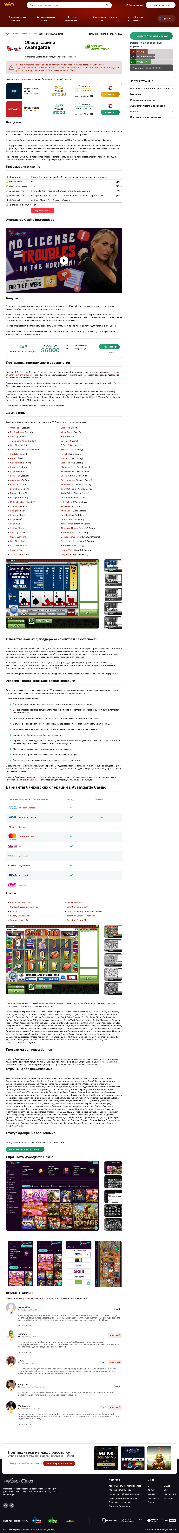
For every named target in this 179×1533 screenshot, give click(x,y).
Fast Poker (66, 532)
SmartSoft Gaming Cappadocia (81, 916)
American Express (27, 808)
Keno (12, 524)
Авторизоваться (136, 5)
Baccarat (14, 484)
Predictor (14, 454)
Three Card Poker (18, 441)
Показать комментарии (98, 48)
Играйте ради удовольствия (123, 1498)
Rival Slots (15, 911)
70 (37, 111)
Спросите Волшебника (120, 1506)
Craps (13, 471)
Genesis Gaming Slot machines (24, 907)
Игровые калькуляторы (120, 1490)
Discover (23, 827)
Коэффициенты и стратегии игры (125, 1486)
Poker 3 (13, 458)
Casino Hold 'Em (68, 541)
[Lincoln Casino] (133, 1458)
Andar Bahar (66, 493)
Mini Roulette (67, 524)
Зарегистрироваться (162, 5)
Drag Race (66, 554)
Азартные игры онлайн (120, 1502)
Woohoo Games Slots (20, 920)
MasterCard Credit (27, 836)
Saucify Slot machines (20, 916)
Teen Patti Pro (67, 484)
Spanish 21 (15, 489)
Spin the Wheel (68, 480)
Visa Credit (24, 875)
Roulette (14, 467)
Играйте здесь (42, 210)
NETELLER (23, 856)
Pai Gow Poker (17, 432)
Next (95, 594)
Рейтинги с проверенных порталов (149, 88)
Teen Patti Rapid (68, 489)
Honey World (67, 550)
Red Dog (14, 436)
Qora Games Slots (75, 902)
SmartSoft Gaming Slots (78, 920)
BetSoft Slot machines (20, 902)
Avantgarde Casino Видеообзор (147, 105)
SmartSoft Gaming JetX (77, 907)
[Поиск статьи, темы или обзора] (107, 5)
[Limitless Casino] (106, 1458)
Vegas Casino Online (30, 90)
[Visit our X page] (11, 1505)
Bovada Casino (31, 108)
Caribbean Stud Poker (20, 449)
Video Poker (16, 463)
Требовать (108, 347)
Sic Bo (64, 519)
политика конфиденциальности (160, 1529)
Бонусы (134, 111)
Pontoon (14, 493)
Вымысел (168, 1498)
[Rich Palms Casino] (159, 1458)
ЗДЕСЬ (71, 70)
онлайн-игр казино (54, 1003)
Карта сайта (170, 1494)
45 (37, 94)
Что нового (153, 1498)
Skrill (21, 846)
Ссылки (151, 1494)
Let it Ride (14, 445)
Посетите (109, 94)
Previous (10, 594)
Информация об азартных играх (124, 1494)
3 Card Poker (67, 445)
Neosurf (22, 885)
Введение (135, 94)
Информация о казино (142, 100)
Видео (167, 1486)
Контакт (152, 1490)
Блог (166, 1490)
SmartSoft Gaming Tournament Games (84, 911)
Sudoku (13, 528)
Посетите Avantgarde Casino (24, 1149)
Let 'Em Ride (66, 502)
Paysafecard (24, 865)
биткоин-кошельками (28, 780)
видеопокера (23, 391)
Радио (151, 1502)
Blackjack (14, 497)
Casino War (15, 480)
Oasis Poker (15, 428)
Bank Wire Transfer (27, 817)
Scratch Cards (16, 554)
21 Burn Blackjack (18, 502)
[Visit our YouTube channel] (5, 1505)
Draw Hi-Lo (15, 476)
